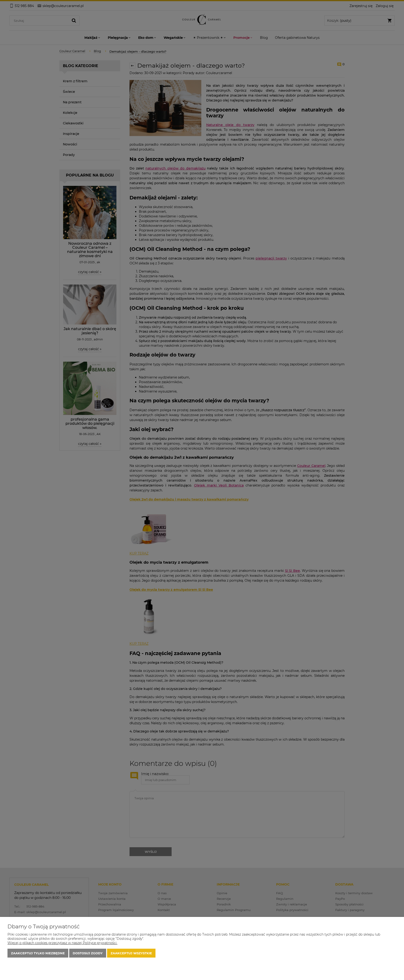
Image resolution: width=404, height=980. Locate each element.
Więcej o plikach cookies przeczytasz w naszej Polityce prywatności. (62, 943)
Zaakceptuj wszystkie (131, 953)
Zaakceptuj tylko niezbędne (38, 953)
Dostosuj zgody (88, 953)
